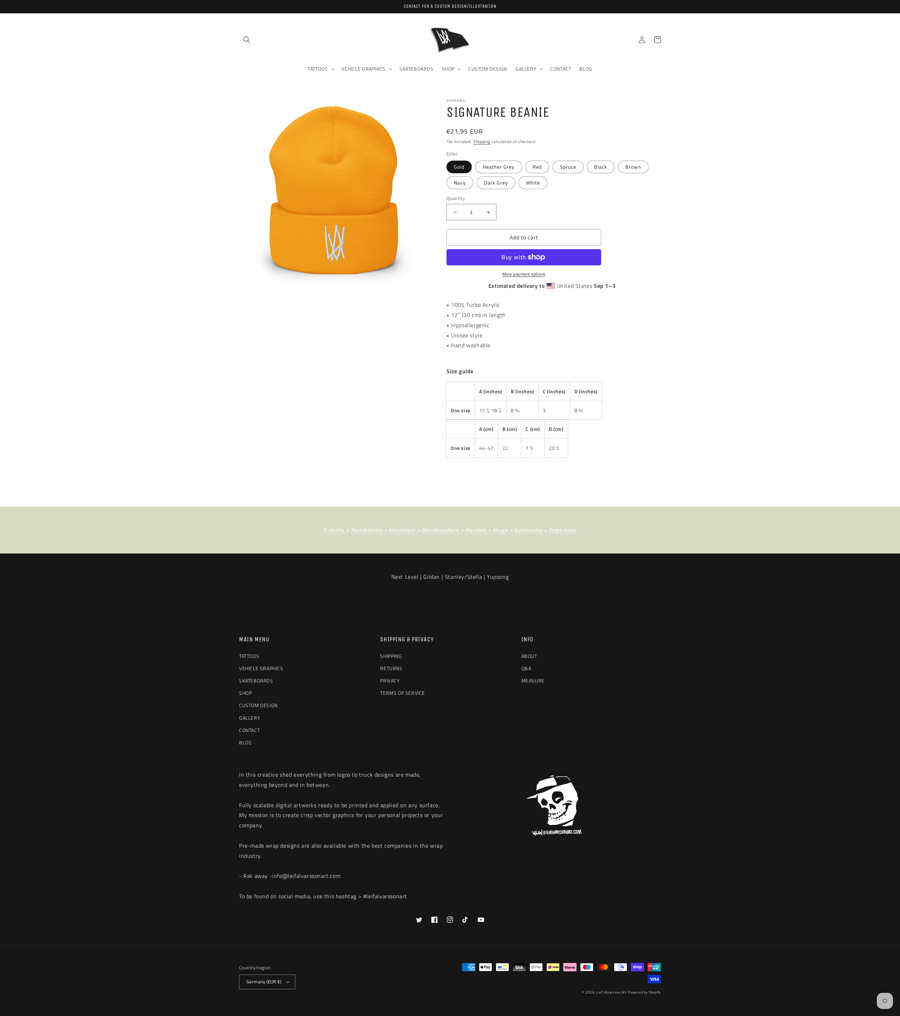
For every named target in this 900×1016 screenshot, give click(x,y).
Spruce (568, 166)
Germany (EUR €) (263, 981)
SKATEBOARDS (256, 680)
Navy (460, 182)
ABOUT (529, 656)
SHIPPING (391, 656)
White (533, 182)
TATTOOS (249, 656)
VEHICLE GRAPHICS (261, 668)
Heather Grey (499, 166)
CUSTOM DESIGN (258, 705)
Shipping (481, 141)
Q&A (526, 668)
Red (537, 166)
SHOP (245, 693)
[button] (247, 39)
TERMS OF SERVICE (402, 693)
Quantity (455, 198)
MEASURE (533, 680)
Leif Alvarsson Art (612, 992)
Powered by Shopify (644, 992)
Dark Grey (496, 182)
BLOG (245, 742)
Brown (633, 166)
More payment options (524, 274)
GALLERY (249, 717)
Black (600, 166)
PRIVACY (390, 680)
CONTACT (249, 730)
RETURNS (391, 668)
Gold (459, 166)
